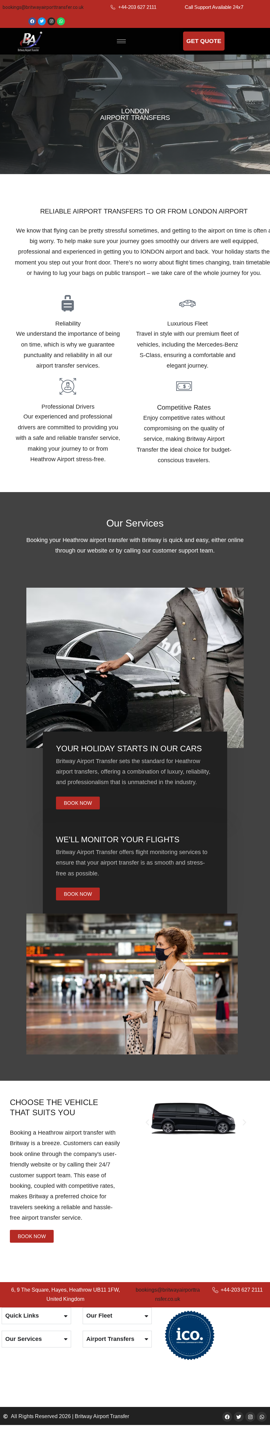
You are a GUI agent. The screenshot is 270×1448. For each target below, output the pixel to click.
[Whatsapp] (61, 21)
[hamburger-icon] (121, 41)
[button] (147, 1122)
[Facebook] (32, 21)
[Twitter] (42, 21)
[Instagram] (51, 21)
